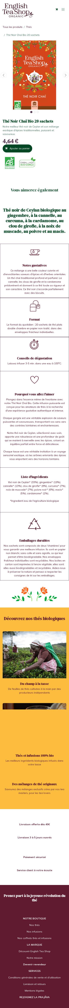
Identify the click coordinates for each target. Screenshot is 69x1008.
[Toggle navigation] (63, 9)
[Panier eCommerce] (56, 9)
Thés (29, 27)
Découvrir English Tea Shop (34, 951)
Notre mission (34, 957)
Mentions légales (34, 990)
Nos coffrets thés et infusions (34, 938)
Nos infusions (34, 931)
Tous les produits (12, 27)
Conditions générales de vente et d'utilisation (34, 977)
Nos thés (34, 925)
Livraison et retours (34, 984)
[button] (3, 75)
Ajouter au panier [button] (19, 148)
